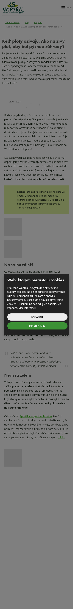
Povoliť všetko (37, 325)
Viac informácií (27, 307)
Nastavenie (37, 317)
